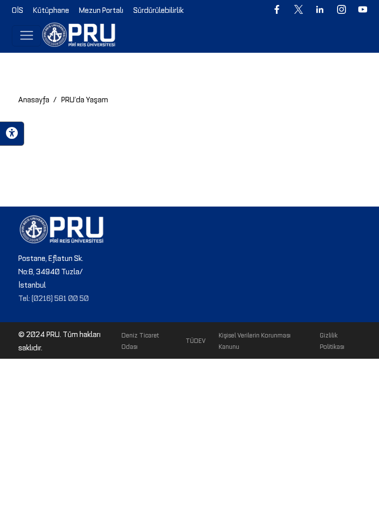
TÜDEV (196, 340)
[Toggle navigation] (26, 35)
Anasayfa (33, 98)
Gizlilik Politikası (332, 340)
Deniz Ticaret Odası (140, 340)
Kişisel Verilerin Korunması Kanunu (255, 340)
